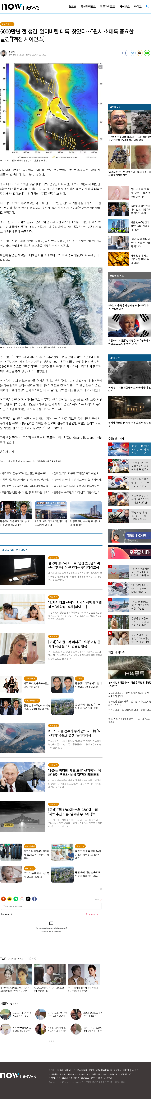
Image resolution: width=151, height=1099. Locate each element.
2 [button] (51, 1041)
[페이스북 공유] (125, 55)
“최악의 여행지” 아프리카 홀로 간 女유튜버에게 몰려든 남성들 (83, 989)
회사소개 (59, 1070)
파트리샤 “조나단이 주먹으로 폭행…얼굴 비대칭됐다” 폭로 (22, 1015)
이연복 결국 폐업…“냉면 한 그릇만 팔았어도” (57, 1015)
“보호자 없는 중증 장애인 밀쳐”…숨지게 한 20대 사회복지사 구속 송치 (48, 989)
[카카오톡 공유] (140, 55)
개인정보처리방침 (80, 1070)
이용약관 (68, 1070)
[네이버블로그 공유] (147, 55)
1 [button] (49, 1041)
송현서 (12, 51)
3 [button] (53, 1041)
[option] (49, 978)
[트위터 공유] (133, 55)
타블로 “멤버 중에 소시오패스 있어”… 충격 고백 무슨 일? (57, 1030)
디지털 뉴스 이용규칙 (121, 1070)
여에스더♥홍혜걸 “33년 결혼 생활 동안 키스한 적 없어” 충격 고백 (22, 1030)
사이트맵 (135, 1070)
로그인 (51, 1070)
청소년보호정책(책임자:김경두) (100, 1070)
